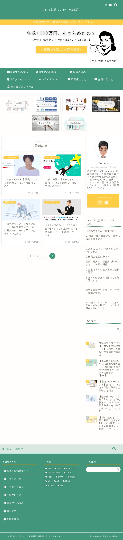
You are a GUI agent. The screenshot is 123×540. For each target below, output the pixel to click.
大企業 (72, 477)
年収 (58, 481)
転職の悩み (79, 71)
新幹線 (67, 481)
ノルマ (68, 473)
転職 (61, 485)
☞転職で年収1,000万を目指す (61, 49)
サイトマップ (54, 536)
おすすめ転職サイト (50, 71)
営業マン (61, 477)
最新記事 (11, 511)
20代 (49, 468)
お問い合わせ (105, 79)
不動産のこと (78, 79)
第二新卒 (51, 485)
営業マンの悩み (19, 71)
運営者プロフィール (22, 86)
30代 (58, 468)
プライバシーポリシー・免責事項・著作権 (25, 536)
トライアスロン (51, 79)
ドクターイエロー (20, 79)
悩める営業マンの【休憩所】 (61, 9)
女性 (49, 481)
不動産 (50, 477)
